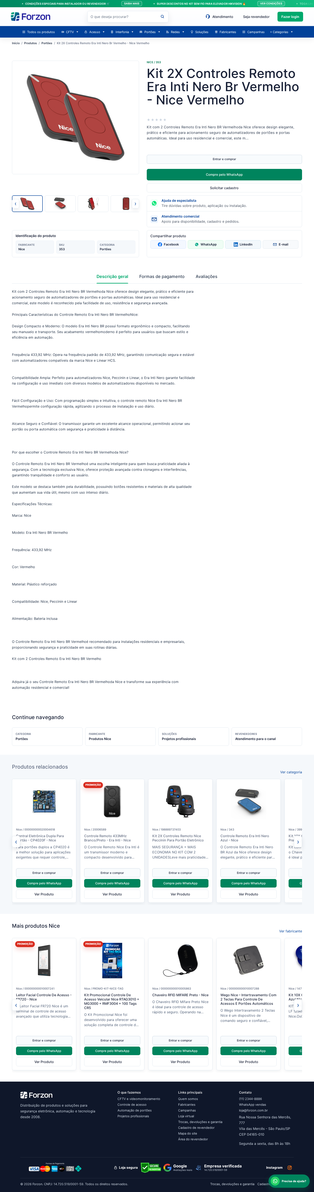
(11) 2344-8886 (250, 1099)
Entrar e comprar (224, 159)
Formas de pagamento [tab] (162, 276)
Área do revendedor (193, 1139)
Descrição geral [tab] (112, 276)
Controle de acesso (132, 1105)
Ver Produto (44, 894)
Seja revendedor (256, 17)
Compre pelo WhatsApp (224, 175)
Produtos (30, 43)
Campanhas (187, 1110)
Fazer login (290, 17)
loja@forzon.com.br (253, 1110)
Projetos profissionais (133, 1116)
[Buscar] (162, 16)
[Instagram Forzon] (290, 1168)
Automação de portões (134, 1110)
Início (16, 43)
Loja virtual (186, 1116)
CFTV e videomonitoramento (138, 1099)
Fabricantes (186, 1105)
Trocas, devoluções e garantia (200, 1122)
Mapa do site (187, 1133)
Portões (46, 43)
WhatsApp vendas (252, 1105)
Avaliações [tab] (206, 276)
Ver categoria (291, 772)
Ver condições (271, 3)
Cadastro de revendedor (196, 1128)
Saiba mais (131, 3)
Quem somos (188, 1099)
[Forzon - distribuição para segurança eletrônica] (30, 16)
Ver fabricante (290, 931)
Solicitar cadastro (224, 188)
